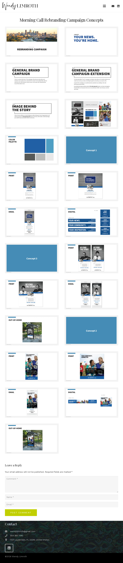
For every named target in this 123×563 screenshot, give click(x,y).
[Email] (113, 6)
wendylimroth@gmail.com (22, 531)
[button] (104, 6)
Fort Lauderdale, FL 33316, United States (29, 540)
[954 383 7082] (7, 535)
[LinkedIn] (118, 6)
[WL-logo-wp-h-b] (20, 6)
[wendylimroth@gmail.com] (7, 531)
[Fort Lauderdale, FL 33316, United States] (7, 540)
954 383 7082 (16, 535)
